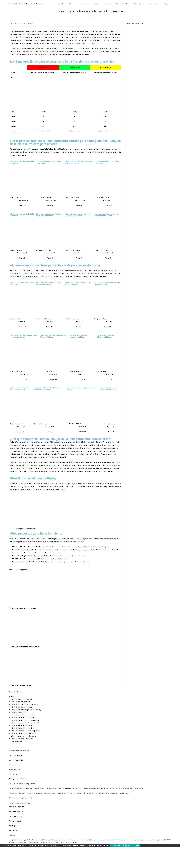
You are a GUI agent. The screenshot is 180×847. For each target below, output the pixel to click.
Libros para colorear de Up (20, 685)
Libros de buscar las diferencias (22, 699)
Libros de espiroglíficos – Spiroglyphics (24, 704)
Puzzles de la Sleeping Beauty (22, 556)
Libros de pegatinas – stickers (21, 707)
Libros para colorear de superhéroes (24, 733)
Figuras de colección (16, 755)
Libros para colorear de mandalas (23, 728)
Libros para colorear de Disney (22, 23)
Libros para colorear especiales (22, 739)
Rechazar (121, 845)
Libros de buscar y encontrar (21, 702)
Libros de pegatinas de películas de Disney (26, 710)
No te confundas (15, 770)
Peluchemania (14, 774)
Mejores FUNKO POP (16, 760)
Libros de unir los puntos (20, 712)
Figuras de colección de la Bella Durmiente (27, 549)
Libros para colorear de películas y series (25, 731)
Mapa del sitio (14, 830)
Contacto (12, 835)
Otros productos (16, 741)
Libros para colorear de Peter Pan (22, 608)
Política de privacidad (16, 816)
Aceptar (113, 845)
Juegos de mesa (14, 765)
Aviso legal (12, 826)
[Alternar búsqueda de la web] (170, 4)
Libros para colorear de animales (22, 717)
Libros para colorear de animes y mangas (25, 720)
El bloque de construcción (18, 779)
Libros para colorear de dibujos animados (25, 723)
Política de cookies (15, 821)
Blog (12, 696)
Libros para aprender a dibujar (22, 715)
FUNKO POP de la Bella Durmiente (25, 547)
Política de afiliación (16, 811)
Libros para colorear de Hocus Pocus (24, 647)
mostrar (143, 23)
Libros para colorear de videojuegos (23, 736)
